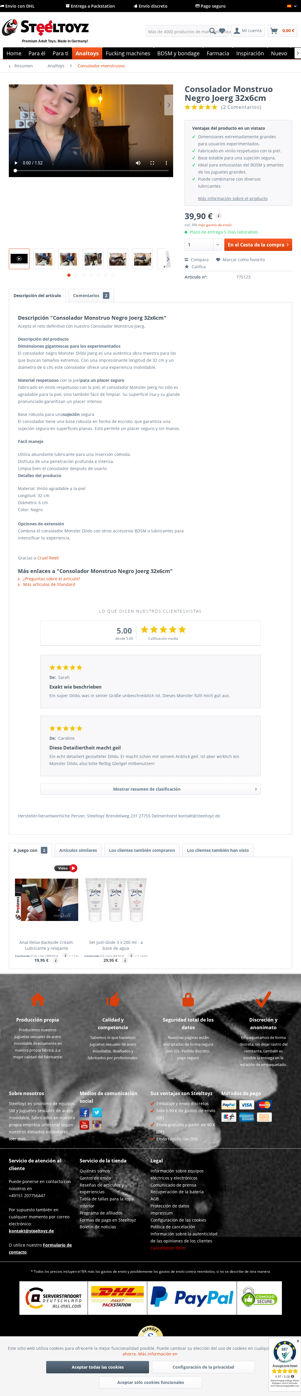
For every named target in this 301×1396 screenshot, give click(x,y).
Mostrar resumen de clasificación (146, 789)
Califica (198, 266)
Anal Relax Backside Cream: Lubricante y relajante (46, 945)
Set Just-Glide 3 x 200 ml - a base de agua (116, 945)
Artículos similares (78, 850)
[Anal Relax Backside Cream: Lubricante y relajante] (46, 900)
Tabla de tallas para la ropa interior (107, 1202)
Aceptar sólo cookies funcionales (150, 1382)
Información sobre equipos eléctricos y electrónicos (177, 1174)
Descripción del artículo (37, 295)
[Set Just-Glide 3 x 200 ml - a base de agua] (116, 900)
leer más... (19, 1139)
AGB (154, 1199)
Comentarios (90, 295)
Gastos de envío (95, 1178)
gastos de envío (114, 1271)
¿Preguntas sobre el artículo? (51, 579)
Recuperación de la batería (177, 1192)
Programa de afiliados (101, 1213)
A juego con (29, 850)
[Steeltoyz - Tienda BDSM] (55, 34)
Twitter (97, 1112)
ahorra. (130, 1354)
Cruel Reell (48, 558)
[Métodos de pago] (255, 1111)
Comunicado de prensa (173, 1185)
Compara (199, 259)
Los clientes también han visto (218, 850)
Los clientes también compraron (142, 850)
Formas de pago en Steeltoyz (108, 1220)
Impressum (161, 1213)
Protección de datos (169, 1206)
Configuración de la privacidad (203, 1367)
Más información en (158, 1354)
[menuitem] (182, 31)
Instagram (97, 1125)
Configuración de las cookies (178, 1220)
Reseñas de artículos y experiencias (102, 1188)
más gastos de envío (215, 224)
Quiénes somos (95, 1171)
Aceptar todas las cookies (98, 1367)
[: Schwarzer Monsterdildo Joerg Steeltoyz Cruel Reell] (19, 259)
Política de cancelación (172, 1227)
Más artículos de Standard (48, 584)
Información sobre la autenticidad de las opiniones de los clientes (184, 1237)
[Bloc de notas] (222, 31)
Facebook (84, 1112)
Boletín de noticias (98, 1227)
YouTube (84, 1125)
